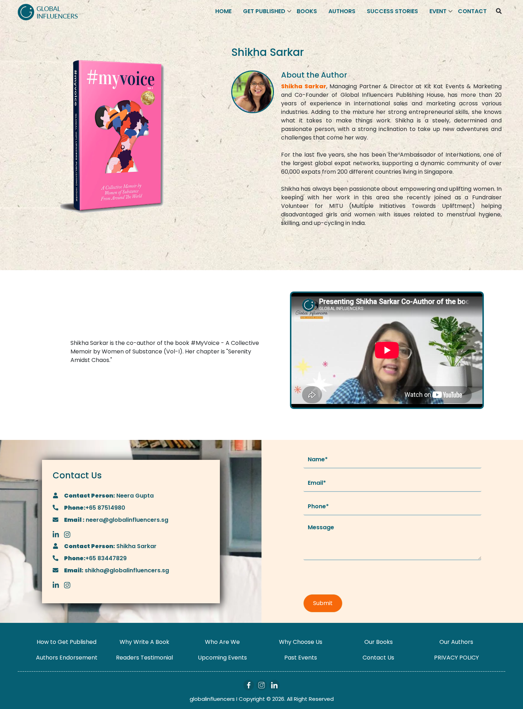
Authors (341, 11)
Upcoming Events (222, 657)
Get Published (264, 11)
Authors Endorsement (66, 657)
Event (438, 11)
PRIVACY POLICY (456, 657)
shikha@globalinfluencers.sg (126, 570)
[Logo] (48, 11)
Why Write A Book (144, 642)
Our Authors (456, 642)
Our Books (378, 642)
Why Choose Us (300, 642)
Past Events (300, 657)
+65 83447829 (106, 558)
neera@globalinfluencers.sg (126, 520)
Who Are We (222, 642)
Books (307, 11)
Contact (472, 11)
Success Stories (392, 11)
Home (223, 11)
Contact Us (378, 657)
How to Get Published (66, 642)
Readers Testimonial (144, 657)
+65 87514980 (105, 508)
